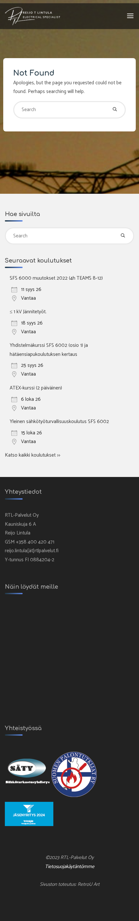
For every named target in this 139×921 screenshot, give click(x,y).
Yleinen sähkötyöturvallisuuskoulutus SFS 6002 (59, 422)
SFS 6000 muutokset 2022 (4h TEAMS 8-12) (56, 278)
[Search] (114, 110)
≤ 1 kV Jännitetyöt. (28, 312)
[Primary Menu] (130, 16)
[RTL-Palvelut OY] (32, 16)
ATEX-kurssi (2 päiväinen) (36, 388)
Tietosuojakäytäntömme (69, 867)
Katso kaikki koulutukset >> (32, 455)
